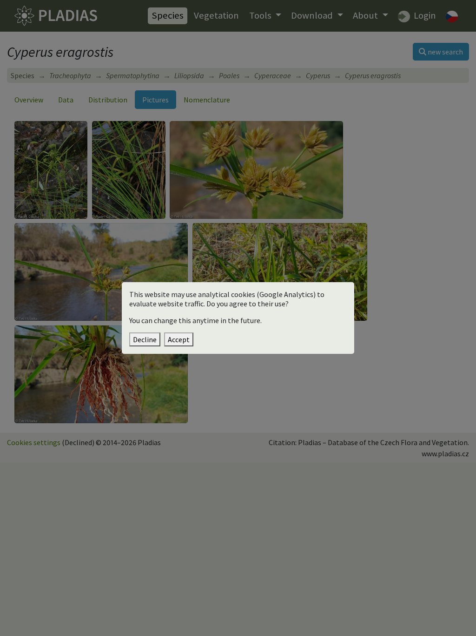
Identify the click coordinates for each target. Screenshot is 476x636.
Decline (145, 339)
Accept (179, 339)
